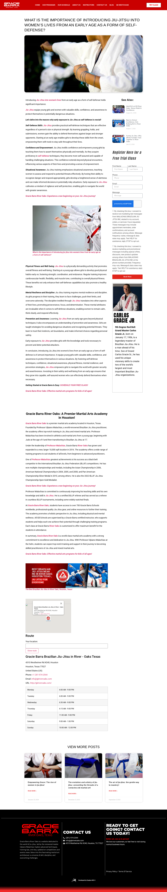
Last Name (132, 166)
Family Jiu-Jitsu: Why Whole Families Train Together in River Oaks (133, 138)
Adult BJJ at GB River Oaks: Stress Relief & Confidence (134, 108)
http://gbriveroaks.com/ (41, 683)
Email (114, 184)
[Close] (61, 603)
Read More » (32, 791)
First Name (116, 166)
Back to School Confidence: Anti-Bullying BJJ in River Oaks (133, 123)
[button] (48, 618)
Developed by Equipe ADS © (86, 880)
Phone (114, 175)
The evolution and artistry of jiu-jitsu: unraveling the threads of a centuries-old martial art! (83, 785)
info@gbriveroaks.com (41, 679)
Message (116, 192)
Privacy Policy (111, 871)
